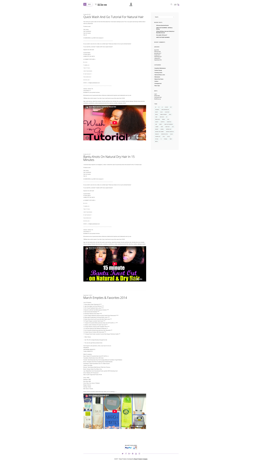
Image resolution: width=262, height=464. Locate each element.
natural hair (168, 129)
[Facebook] (126, 453)
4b (158, 107)
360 (170, 107)
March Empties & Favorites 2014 (105, 298)
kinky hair (167, 126)
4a (155, 107)
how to (160, 124)
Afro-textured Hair (165, 109)
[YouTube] (136, 453)
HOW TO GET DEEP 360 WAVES (163, 37)
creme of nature (163, 114)
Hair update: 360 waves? (161, 35)
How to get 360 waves (168, 124)
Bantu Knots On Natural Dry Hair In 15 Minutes (109, 158)
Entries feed (157, 95)
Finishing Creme (158, 72)
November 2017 (157, 53)
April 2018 (156, 50)
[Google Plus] (129, 453)
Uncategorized (157, 83)
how (156, 124)
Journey (156, 126)
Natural (162, 129)
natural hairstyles (170, 131)
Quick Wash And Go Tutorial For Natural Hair (113, 17)
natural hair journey (159, 131)
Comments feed (157, 97)
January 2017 (157, 58)
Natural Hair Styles (158, 79)
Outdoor (156, 81)
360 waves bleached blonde (162, 25)
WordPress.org (157, 99)
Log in (155, 94)
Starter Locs (157, 136)
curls (170, 114)
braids (156, 114)
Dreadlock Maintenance (160, 68)
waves (156, 141)
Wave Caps (157, 85)
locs (173, 126)
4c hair (166, 107)
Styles (168, 136)
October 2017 (157, 55)
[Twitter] (122, 453)
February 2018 (157, 51)
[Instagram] (139, 453)
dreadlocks (157, 119)
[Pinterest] (132, 453)
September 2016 (158, 59)
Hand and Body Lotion (159, 74)
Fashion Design (158, 70)
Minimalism (157, 77)
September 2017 (158, 56)
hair (168, 119)
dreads (163, 119)
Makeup (156, 129)
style (164, 136)
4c (162, 107)
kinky (162, 126)
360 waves (157, 109)
